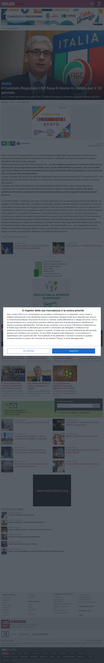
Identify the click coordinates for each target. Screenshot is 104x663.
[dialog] (52, 331)
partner (25, 314)
